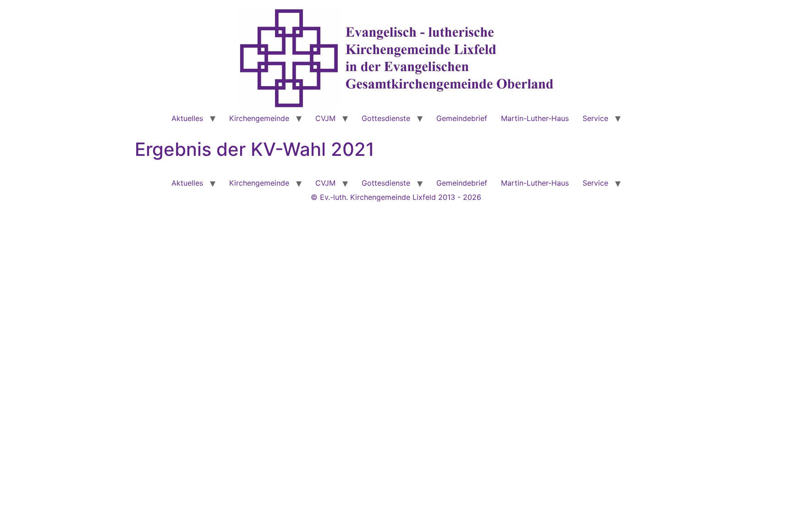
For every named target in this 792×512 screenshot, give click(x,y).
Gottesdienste (386, 118)
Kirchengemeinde (259, 118)
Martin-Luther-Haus (535, 118)
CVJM (325, 118)
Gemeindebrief (461, 118)
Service (595, 118)
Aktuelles (187, 118)
